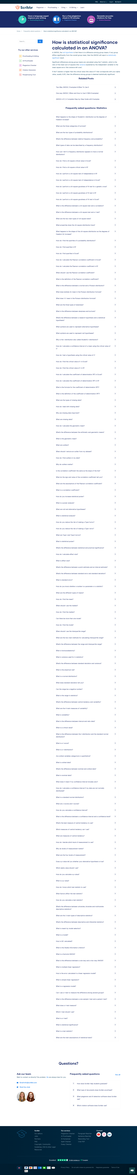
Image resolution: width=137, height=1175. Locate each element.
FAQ (96, 2)
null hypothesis (68, 52)
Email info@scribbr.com (28, 1082)
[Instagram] (104, 1134)
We (47, 1077)
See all (117, 1074)
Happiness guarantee (102, 1167)
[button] (132, 1171)
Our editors (38, 1133)
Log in (111, 2)
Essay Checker (66, 1144)
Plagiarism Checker (68, 1133)
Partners (37, 1139)
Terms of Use (115, 1167)
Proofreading (53, 7)
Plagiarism (40, 7)
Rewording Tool (83, 1139)
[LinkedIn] (109, 1134)
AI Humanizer (65, 1139)
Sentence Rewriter (84, 1136)
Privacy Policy (65, 1167)
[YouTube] (98, 1134)
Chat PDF (81, 1142)
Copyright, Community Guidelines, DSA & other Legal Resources (45, 1147)
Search (118, 2)
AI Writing (73, 7)
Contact (99, 1130)
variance (82, 65)
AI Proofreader (66, 1136)
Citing (63, 7)
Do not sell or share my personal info (83, 1167)
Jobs (36, 1136)
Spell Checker (66, 1142)
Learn (82, 7)
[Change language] (19, 1168)
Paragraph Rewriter (85, 1133)
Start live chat (25, 1087)
